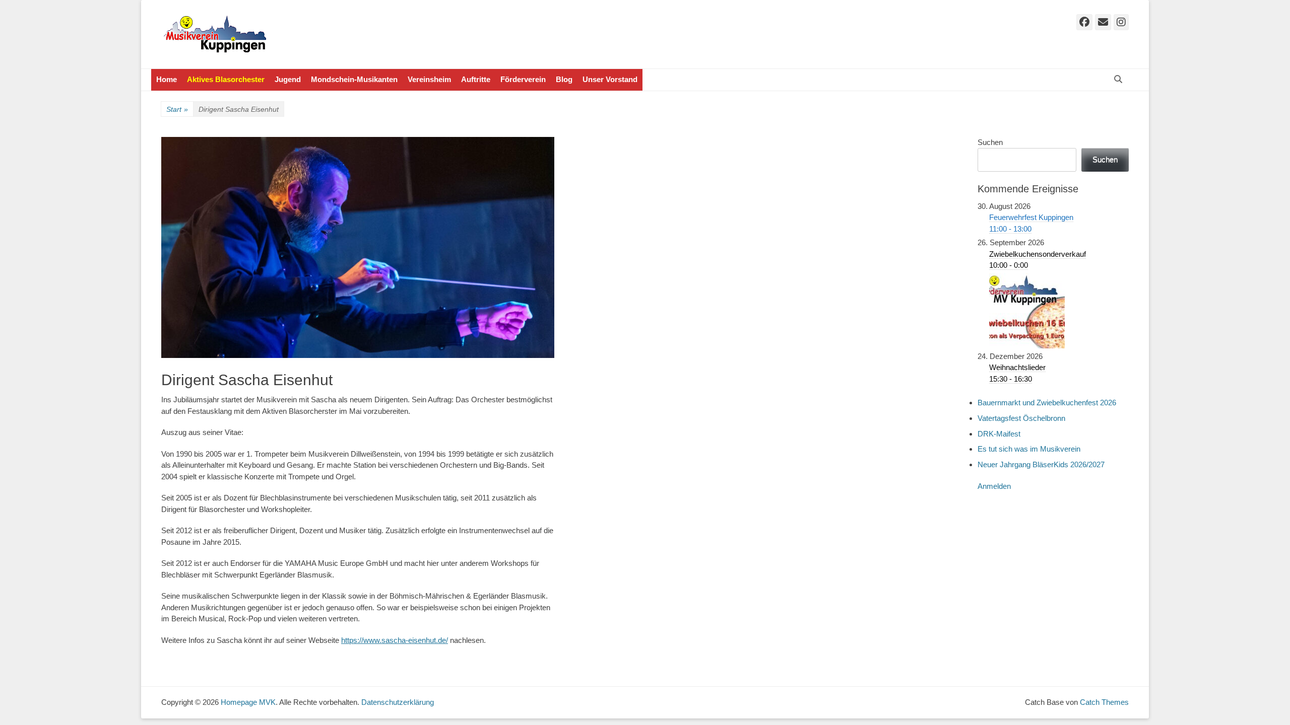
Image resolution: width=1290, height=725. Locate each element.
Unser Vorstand (610, 79)
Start (177, 109)
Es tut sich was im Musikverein (1029, 449)
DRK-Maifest (999, 433)
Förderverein (523, 79)
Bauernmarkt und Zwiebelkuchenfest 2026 (1047, 402)
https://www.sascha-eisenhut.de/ (394, 640)
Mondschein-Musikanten (354, 79)
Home (166, 79)
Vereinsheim (429, 79)
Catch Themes (1104, 702)
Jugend (288, 79)
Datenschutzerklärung (397, 702)
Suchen (990, 142)
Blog (564, 79)
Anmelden (994, 486)
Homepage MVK (248, 702)
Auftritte (475, 79)
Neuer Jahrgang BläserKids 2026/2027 (1041, 464)
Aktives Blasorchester (226, 79)
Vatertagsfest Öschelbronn (1021, 418)
